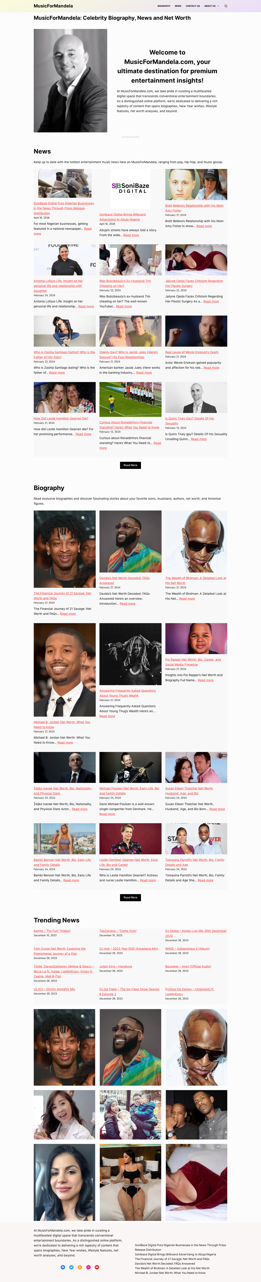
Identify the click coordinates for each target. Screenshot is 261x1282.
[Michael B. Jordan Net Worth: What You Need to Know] (65, 670)
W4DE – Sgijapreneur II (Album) (187, 948)
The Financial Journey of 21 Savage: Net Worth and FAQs (172, 1259)
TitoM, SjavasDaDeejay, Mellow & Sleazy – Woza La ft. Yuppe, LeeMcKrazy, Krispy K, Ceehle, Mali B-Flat (64, 971)
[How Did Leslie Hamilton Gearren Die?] (65, 397)
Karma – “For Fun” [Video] (52, 931)
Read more (131, 235)
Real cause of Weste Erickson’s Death (192, 352)
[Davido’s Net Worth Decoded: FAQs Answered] (130, 541)
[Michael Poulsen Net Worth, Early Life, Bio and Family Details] (130, 767)
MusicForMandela (53, 6)
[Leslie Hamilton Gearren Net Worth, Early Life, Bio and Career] (130, 838)
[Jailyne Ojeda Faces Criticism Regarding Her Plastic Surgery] (196, 259)
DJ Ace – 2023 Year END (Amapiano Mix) (128, 948)
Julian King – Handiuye (115, 966)
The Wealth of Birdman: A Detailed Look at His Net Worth (172, 1268)
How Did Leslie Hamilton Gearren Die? (61, 418)
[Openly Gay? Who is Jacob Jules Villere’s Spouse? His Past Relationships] (130, 331)
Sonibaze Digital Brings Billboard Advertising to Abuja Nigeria (175, 1254)
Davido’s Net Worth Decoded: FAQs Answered (165, 1263)
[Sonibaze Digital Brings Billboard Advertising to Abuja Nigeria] (130, 189)
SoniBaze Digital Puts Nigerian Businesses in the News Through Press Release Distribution (64, 208)
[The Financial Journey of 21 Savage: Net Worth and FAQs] (65, 549)
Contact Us (193, 6)
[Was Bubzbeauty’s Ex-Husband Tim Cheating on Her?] (130, 259)
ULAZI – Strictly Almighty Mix (54, 989)
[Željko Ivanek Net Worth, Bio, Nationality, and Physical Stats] (65, 767)
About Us (210, 6)
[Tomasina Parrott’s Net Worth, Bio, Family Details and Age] (196, 838)
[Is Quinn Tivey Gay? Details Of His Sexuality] (196, 397)
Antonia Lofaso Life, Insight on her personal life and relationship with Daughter (58, 286)
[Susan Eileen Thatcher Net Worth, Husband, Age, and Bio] (196, 767)
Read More (130, 465)
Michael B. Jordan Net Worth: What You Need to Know (170, 1273)
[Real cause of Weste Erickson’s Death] (196, 331)
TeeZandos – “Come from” (118, 931)
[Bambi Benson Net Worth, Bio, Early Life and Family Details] (65, 838)
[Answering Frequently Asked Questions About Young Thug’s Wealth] (130, 654)
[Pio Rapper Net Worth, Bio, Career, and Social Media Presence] (196, 638)
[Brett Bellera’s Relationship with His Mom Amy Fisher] (196, 184)
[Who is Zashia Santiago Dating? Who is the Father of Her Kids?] (65, 331)
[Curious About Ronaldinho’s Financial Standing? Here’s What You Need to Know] (130, 399)
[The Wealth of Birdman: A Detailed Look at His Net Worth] (196, 541)
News (178, 6)
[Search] (226, 6)
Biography (164, 6)
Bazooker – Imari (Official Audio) (188, 966)
